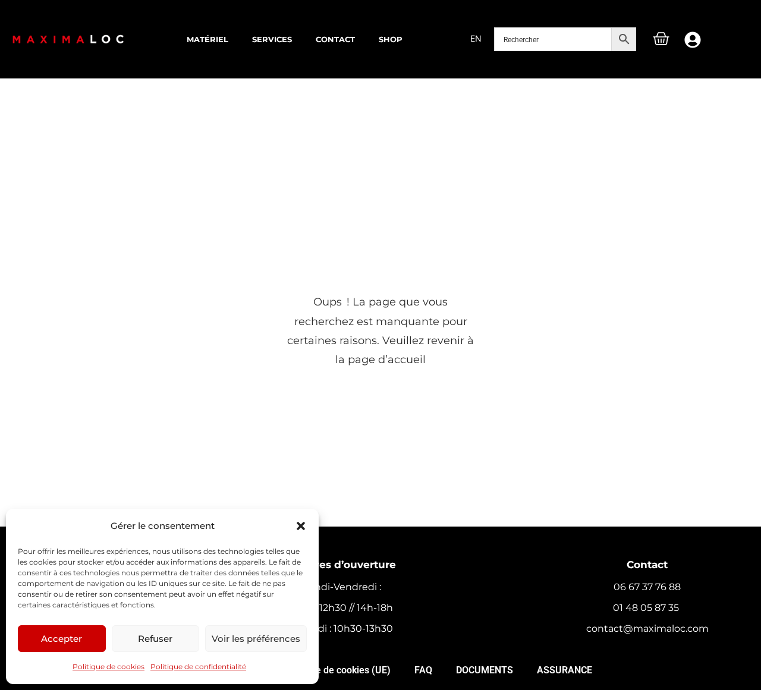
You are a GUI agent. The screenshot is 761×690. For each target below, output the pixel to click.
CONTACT (335, 39)
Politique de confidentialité (198, 666)
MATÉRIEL (207, 39)
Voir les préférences (256, 638)
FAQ (423, 670)
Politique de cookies (108, 666)
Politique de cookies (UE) (337, 670)
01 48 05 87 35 (647, 607)
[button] (301, 526)
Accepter (61, 638)
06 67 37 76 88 (647, 587)
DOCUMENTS (484, 670)
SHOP (390, 39)
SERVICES (272, 39)
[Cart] (661, 40)
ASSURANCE (564, 670)
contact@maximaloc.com (647, 628)
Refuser (155, 638)
